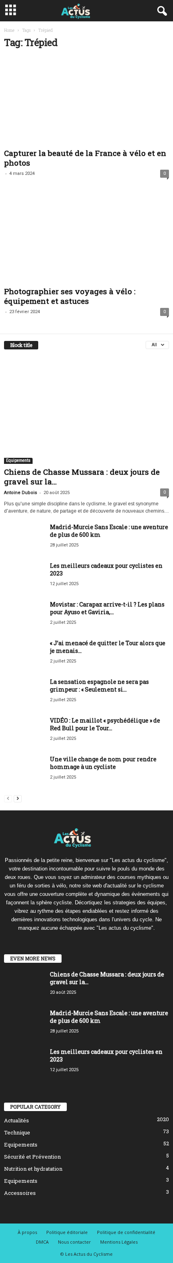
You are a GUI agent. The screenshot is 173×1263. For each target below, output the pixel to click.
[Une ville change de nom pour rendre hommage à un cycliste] (24, 770)
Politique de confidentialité (126, 1232)
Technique (17, 1132)
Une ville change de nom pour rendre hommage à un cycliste (103, 763)
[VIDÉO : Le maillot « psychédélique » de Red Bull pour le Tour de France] (24, 732)
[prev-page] (8, 798)
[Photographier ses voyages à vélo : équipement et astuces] (86, 239)
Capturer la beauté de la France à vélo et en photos (85, 158)
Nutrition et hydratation (33, 1168)
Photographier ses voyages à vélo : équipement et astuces (70, 296)
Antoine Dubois (20, 492)
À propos (27, 1232)
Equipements (18, 460)
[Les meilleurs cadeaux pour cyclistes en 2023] (24, 577)
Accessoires (20, 1193)
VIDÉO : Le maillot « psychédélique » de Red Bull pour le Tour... (105, 724)
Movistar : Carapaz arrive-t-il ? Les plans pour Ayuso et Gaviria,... (107, 608)
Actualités (16, 1120)
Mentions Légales (119, 1242)
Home (9, 30)
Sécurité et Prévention (32, 1156)
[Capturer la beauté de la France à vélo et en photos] (86, 101)
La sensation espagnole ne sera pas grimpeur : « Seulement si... (99, 685)
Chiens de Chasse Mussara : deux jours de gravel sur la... (82, 476)
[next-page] (18, 798)
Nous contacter (74, 1242)
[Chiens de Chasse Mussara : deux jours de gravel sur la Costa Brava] (86, 410)
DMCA (42, 1242)
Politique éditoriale (67, 1232)
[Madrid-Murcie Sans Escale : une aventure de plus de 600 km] (24, 538)
